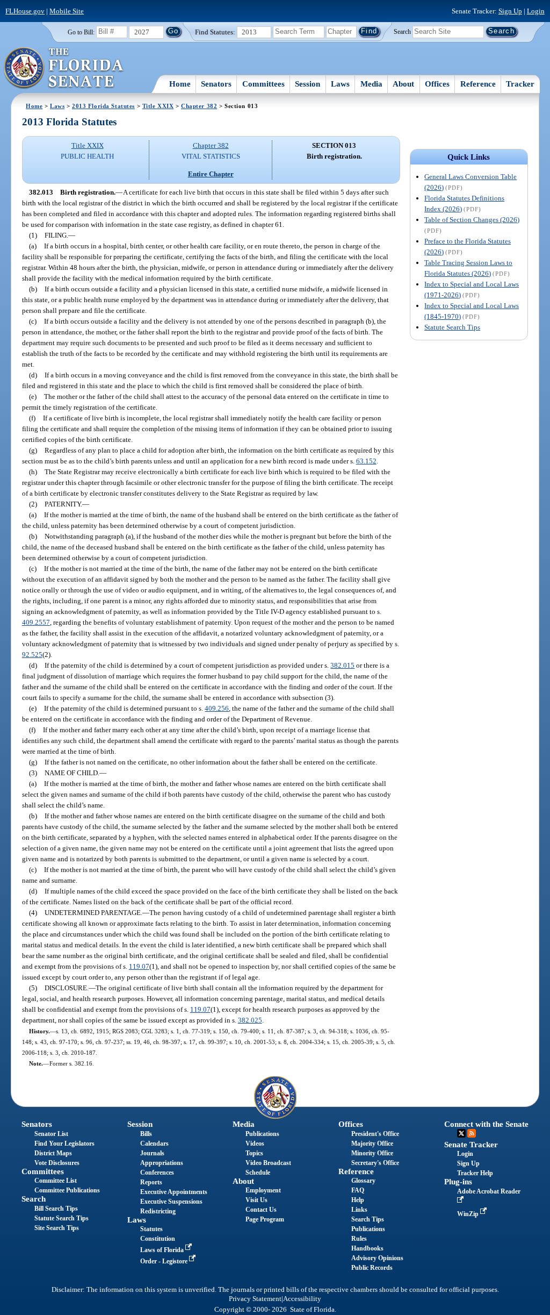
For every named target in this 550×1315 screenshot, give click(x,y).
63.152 (366, 461)
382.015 (342, 665)
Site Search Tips (56, 1228)
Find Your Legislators (64, 1143)
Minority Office (372, 1153)
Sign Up (510, 11)
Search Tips (367, 1219)
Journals (152, 1153)
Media (371, 84)
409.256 (217, 708)
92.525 (32, 655)
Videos (254, 1143)
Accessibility (302, 1299)
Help (357, 1200)
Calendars (154, 1143)
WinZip (468, 1214)
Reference (478, 84)
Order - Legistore (164, 1261)
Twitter (461, 1133)
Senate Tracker (471, 1144)
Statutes (151, 1229)
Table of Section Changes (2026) (471, 220)
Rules (359, 1238)
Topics (254, 1153)
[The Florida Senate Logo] (64, 68)
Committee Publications (67, 1190)
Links (359, 1209)
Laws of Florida (162, 1250)
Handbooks (367, 1248)
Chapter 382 (199, 106)
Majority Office (372, 1143)
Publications (262, 1134)
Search (402, 31)
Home (180, 84)
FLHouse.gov (25, 11)
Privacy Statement (255, 1299)
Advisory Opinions (377, 1258)
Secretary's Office (375, 1163)
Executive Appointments (173, 1192)
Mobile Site (66, 11)
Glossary (363, 1180)
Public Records (372, 1267)
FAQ (357, 1190)
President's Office (375, 1134)
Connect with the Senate (486, 1124)
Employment (263, 1190)
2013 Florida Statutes (103, 106)
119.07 (139, 966)
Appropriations (161, 1163)
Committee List (55, 1180)
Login (536, 11)
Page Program (264, 1219)
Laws (340, 84)
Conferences (157, 1172)
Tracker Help (475, 1173)
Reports (151, 1182)
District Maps (53, 1153)
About (403, 84)
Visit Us (256, 1200)
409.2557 (36, 622)
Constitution (157, 1238)
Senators (216, 84)
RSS (471, 1133)
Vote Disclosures (56, 1163)
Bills (146, 1134)
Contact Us (261, 1209)
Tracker (520, 84)
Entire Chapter (211, 174)
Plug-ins (458, 1181)
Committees (263, 84)
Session (307, 84)
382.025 (250, 1020)
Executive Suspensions (171, 1201)
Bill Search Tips (56, 1208)
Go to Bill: (81, 32)
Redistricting (158, 1211)
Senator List (51, 1134)
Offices (437, 84)
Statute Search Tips (452, 327)
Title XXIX (158, 106)
